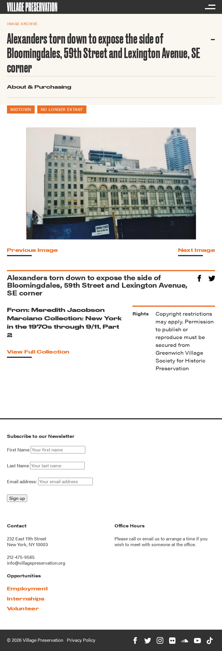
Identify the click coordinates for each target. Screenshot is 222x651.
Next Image (196, 250)
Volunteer (23, 608)
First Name (18, 450)
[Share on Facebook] (199, 277)
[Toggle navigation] (210, 7)
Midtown (20, 109)
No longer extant (62, 109)
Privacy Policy (81, 640)
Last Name (18, 465)
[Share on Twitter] (211, 277)
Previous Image (32, 250)
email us (151, 538)
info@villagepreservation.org (36, 562)
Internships (26, 598)
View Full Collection (38, 351)
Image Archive (22, 23)
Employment (27, 588)
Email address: (22, 481)
